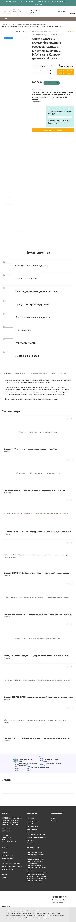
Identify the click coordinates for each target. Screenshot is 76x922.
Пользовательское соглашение (36, 834)
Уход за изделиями (32, 829)
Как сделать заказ (32, 826)
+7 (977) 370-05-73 (32, 12)
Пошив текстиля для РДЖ (35, 880)
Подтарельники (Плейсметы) (11, 863)
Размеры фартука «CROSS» (53, 130)
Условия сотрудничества (38, 373)
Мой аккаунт (61, 11)
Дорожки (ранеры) (8, 855)
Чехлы (4, 872)
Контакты (30, 823)
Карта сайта (30, 843)
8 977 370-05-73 (7, 831)
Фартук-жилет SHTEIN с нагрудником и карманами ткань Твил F (34, 490)
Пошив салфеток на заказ (35, 857)
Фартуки (4, 874)
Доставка (63, 373)
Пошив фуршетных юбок (35, 865)
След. (25, 31)
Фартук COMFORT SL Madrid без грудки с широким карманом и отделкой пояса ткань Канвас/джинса (38, 738)
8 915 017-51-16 (7, 829)
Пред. (18, 31)
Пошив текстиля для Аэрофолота (38, 883)
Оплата (53, 373)
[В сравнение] (25, 38)
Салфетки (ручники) (8, 858)
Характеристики (20, 373)
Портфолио (30, 840)
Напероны (5, 861)
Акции (53, 818)
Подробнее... (37, 102)
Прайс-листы (31, 832)
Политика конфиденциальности (36, 837)
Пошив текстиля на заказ (35, 852)
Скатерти (5, 852)
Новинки (54, 821)
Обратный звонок (29, 14)
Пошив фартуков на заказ (35, 859)
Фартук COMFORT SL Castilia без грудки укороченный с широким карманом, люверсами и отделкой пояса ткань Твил (38, 573)
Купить (47, 83)
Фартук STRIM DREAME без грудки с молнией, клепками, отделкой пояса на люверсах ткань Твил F (38, 697)
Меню (5, 18)
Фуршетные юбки (7, 869)
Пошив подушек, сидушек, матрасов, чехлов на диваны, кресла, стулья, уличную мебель (37, 876)
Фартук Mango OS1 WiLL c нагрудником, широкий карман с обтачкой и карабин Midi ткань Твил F (38, 614)
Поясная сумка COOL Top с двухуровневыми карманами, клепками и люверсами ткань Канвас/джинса (38, 532)
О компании (30, 818)
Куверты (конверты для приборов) (12, 866)
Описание (7, 373)
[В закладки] (21, 38)
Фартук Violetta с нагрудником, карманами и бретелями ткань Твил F (37, 656)
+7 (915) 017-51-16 (32, 10)
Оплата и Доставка (32, 821)
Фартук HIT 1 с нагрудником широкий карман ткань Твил (31, 449)
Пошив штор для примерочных (37, 872)
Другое (4, 877)
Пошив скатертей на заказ (35, 854)
